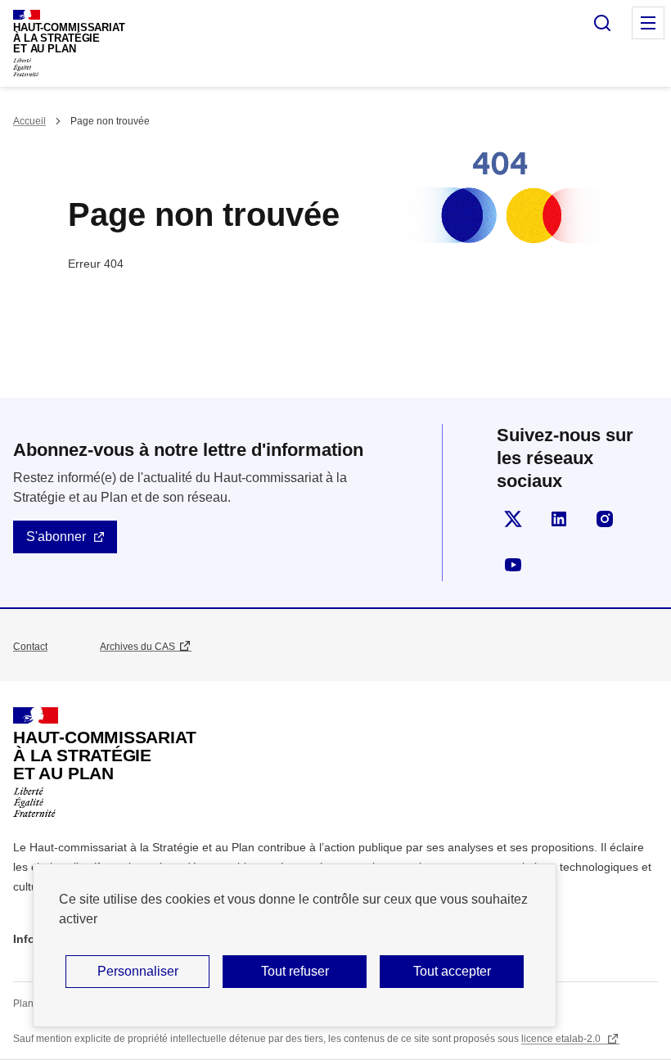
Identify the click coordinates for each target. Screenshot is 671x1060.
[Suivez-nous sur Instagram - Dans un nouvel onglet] (604, 519)
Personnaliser (137, 971)
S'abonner (56, 537)
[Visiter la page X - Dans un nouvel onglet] (513, 519)
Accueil (29, 121)
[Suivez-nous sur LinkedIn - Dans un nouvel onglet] (559, 519)
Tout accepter (452, 971)
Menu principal (648, 23)
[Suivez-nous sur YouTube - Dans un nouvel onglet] (513, 564)
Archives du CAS (137, 646)
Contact (30, 646)
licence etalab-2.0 (562, 1038)
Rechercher (602, 23)
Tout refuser (295, 971)
